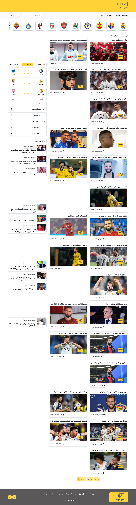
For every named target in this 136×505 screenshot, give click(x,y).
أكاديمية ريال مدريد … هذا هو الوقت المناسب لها (110, 99)
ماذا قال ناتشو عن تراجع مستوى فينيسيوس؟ (111, 245)
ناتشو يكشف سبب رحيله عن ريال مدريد (73, 333)
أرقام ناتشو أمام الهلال (119, 40)
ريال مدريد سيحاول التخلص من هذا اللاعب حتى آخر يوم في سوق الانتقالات (22, 268)
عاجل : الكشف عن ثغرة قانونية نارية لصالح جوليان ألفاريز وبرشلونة (23, 230)
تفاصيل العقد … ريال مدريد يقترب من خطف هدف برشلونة (23, 151)
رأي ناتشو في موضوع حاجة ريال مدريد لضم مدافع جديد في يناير (108, 157)
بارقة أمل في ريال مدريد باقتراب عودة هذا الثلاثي (22, 325)
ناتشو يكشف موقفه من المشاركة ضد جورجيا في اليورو (108, 333)
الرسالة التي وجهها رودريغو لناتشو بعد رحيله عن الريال (68, 421)
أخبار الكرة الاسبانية (38, 133)
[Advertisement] (41, 5)
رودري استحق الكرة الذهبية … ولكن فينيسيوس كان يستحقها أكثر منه (108, 69)
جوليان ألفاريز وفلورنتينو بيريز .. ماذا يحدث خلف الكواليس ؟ (23, 162)
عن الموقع (60, 494)
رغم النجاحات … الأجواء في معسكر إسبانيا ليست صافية (68, 40)
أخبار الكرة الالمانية (39, 115)
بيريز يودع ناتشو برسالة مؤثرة (116, 304)
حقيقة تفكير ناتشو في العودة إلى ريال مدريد (111, 187)
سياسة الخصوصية (49, 494)
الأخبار (118, 15)
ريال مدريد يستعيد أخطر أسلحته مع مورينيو (23, 210)
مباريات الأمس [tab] (41, 64)
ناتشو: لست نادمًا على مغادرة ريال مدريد (113, 216)
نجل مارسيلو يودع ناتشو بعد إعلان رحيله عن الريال (109, 450)
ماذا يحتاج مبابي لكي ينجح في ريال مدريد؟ (112, 128)
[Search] (39, 15)
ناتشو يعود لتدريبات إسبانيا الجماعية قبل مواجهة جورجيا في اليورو (108, 363)
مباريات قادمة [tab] (14, 64)
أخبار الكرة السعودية (38, 109)
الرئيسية (125, 15)
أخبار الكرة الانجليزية (38, 121)
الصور (102, 15)
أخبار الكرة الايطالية (38, 127)
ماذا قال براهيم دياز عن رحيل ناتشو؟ (114, 421)
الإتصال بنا (69, 494)
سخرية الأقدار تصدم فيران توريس (24, 289)
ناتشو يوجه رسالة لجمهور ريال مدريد (114, 274)
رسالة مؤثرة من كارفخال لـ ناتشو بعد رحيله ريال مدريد (68, 392)
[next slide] (9, 25)
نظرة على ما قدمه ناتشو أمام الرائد (74, 245)
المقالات (109, 15)
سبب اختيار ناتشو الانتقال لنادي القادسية (72, 157)
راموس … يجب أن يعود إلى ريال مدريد (74, 128)
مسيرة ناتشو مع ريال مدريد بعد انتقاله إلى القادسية (68, 304)
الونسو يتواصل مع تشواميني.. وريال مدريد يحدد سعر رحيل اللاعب (23, 279)
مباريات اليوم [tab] (27, 64)
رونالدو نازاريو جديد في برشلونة (25, 220)
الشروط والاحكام (69, 500)
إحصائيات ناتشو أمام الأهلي (77, 216)
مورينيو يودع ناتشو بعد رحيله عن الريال (113, 392)
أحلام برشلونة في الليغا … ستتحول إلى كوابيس (70, 69)
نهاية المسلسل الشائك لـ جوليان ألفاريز (25, 173)
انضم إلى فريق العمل (81, 494)
